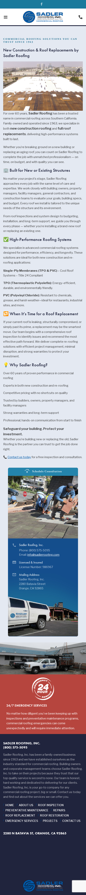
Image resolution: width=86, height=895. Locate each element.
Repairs (59, 810)
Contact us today (19, 457)
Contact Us (71, 820)
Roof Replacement (20, 815)
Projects (50, 820)
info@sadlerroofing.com (43, 554)
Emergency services (21, 820)
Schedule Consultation (43, 471)
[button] (75, 489)
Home (9, 805)
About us (26, 805)
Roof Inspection (51, 805)
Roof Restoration (54, 815)
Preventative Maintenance (26, 810)
